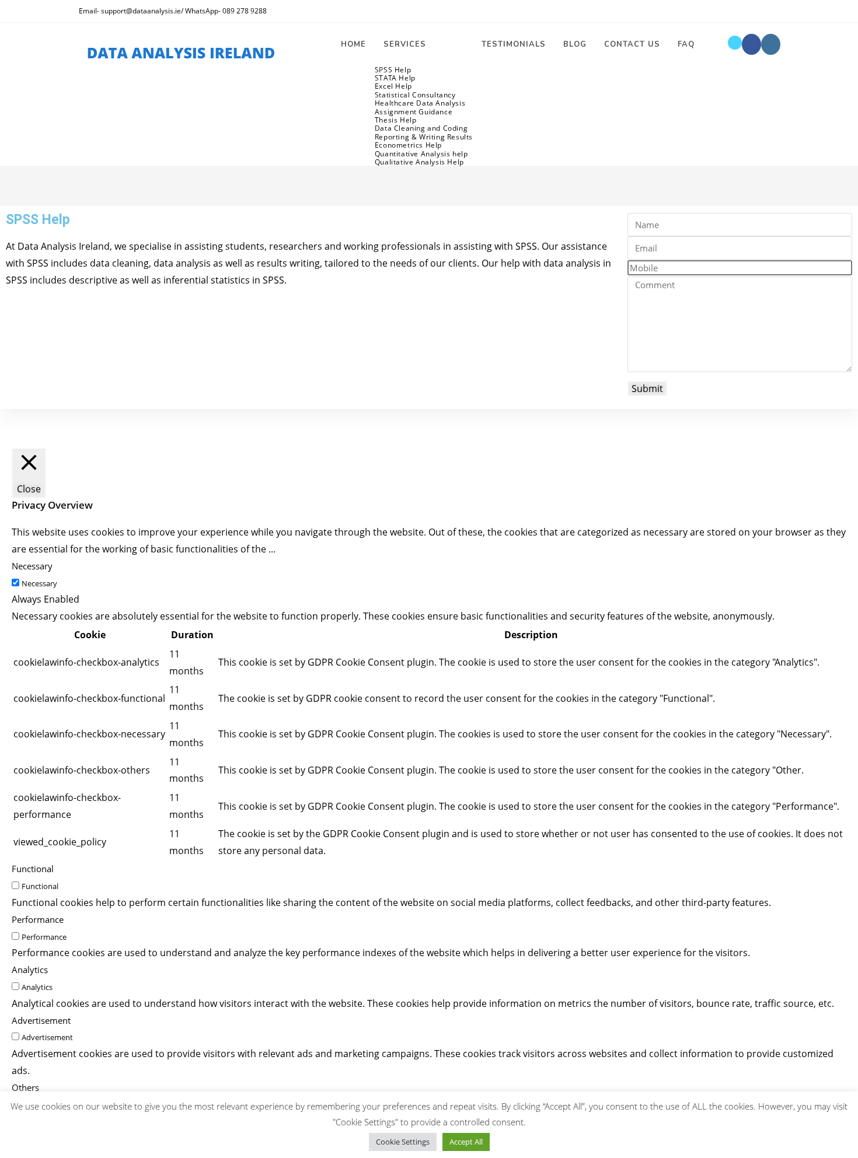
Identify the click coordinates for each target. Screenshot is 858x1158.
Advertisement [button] (41, 1020)
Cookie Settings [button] (403, 1141)
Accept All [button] (466, 1141)
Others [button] (25, 1087)
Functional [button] (33, 868)
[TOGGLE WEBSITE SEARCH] (715, 44)
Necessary (39, 583)
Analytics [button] (30, 969)
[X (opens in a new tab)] (735, 43)
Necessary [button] (32, 566)
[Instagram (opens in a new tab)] (770, 44)
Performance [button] (38, 919)
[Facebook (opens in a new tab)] (751, 44)
